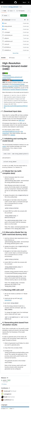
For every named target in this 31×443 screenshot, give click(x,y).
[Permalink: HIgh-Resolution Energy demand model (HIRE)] (1, 66)
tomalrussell (7, 19)
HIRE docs (21, 120)
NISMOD (13, 135)
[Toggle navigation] (2, 2)
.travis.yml (6, 44)
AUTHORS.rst (7, 47)
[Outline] (29, 57)
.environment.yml (8, 35)
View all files (15, 53)
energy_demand (13, 7)
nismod (5, 7)
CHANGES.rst (7, 50)
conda (4, 146)
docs (5, 23)
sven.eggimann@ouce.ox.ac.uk (10, 131)
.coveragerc (7, 32)
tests (5, 29)
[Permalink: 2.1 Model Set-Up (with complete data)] (1, 172)
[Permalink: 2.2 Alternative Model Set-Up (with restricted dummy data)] (1, 233)
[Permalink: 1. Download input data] (1, 111)
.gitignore (6, 38)
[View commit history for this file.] (27, 20)
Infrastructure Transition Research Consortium (15, 89)
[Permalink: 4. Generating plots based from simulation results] (1, 324)
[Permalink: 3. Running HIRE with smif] (1, 290)
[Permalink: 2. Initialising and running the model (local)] (1, 140)
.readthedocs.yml (8, 41)
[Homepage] (15, 2)
